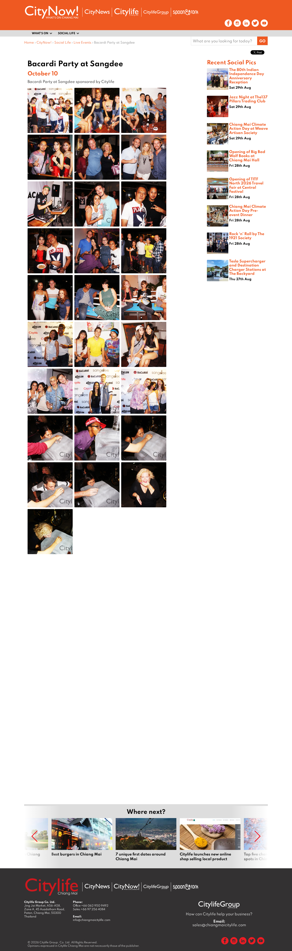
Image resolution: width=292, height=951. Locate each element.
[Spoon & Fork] (186, 12)
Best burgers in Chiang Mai (82, 839)
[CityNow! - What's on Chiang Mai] (51, 12)
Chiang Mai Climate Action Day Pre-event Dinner (247, 210)
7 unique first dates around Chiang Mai (146, 839)
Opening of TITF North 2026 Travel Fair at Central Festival (246, 185)
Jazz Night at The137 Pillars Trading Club (248, 98)
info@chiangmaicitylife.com (91, 920)
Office (90, 905)
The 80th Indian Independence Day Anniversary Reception (246, 75)
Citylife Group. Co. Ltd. (55, 942)
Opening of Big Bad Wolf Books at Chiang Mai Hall (247, 155)
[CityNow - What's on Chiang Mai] (127, 886)
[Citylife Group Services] (156, 12)
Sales (89, 909)
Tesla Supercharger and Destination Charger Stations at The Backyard (247, 267)
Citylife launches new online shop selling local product (210, 839)
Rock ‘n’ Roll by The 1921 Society (246, 235)
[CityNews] (97, 12)
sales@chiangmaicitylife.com (219, 923)
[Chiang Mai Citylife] (127, 12)
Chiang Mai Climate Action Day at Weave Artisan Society (248, 128)
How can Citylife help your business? (219, 913)
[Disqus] (116, 625)
